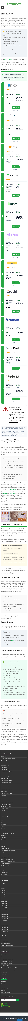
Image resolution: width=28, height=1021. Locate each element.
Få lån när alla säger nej (6, 804)
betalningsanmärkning (14, 412)
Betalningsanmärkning (6, 943)
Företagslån (3, 954)
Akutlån (2, 841)
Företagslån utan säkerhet (6, 963)
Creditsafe (12, 493)
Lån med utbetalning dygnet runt (8, 850)
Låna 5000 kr (3, 894)
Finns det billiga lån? (5, 760)
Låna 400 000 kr (4, 927)
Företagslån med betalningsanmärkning (9, 967)
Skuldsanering (4, 795)
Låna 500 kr (3, 883)
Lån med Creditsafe (5, 769)
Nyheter (3, 985)
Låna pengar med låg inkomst (7, 786)
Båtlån (2, 822)
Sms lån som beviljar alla (6, 776)
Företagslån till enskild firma (7, 956)
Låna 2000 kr (3, 888)
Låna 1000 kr (3, 886)
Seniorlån (3, 826)
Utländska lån (4, 810)
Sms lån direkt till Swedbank (7, 859)
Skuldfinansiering (4, 808)
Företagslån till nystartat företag (8, 970)
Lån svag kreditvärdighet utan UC (8, 802)
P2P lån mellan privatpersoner (7, 833)
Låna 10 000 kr (4, 899)
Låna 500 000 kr (4, 929)
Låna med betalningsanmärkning (8, 758)
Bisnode (5, 493)
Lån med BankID (4, 844)
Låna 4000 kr (3, 892)
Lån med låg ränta (4, 778)
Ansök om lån (16, 107)
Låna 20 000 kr (4, 903)
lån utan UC (13, 489)
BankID (13, 640)
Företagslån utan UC (5, 965)
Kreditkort (3, 981)
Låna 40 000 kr (4, 909)
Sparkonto (3, 990)
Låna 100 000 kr (4, 914)
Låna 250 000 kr (4, 920)
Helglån (2, 870)
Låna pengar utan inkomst (6, 771)
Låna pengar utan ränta (6, 782)
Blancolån (3, 828)
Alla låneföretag (4, 988)
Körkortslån (3, 824)
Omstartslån (3, 837)
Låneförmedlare (4, 784)
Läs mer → (15, 110)
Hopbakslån (3, 763)
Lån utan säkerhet (5, 848)
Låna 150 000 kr (4, 916)
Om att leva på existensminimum (8, 799)
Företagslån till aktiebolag (6, 961)
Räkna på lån (3, 756)
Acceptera (20, 1020)
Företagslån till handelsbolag (7, 959)
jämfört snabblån (8, 59)
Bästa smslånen (4, 874)
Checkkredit (3, 974)
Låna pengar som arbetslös (6, 793)
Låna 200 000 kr (4, 918)
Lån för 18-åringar (5, 872)
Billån (2, 820)
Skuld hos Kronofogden (6, 938)
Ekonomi (3, 983)
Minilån (2, 868)
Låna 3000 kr (3, 890)
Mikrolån (3, 852)
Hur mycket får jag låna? (6, 806)
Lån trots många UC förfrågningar (8, 773)
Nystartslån (3, 835)
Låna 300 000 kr (4, 922)
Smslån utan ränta (5, 857)
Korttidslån (3, 839)
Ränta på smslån (4, 941)
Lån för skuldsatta (5, 765)
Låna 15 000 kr (4, 901)
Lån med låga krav (4, 846)
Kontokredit (3, 831)
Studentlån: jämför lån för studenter (8, 789)
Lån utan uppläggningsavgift (7, 945)
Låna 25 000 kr (4, 905)
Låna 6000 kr (3, 896)
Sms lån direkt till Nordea (6, 863)
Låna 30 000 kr (4, 907)
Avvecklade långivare (5, 992)
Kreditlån (3, 797)
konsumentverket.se (13, 422)
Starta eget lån (4, 972)
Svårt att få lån (4, 791)
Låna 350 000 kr (4, 925)
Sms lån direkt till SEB (5, 865)
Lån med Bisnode (4, 767)
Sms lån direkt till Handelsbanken (8, 861)
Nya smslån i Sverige (5, 854)
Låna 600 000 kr (4, 931)
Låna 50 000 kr (4, 912)
